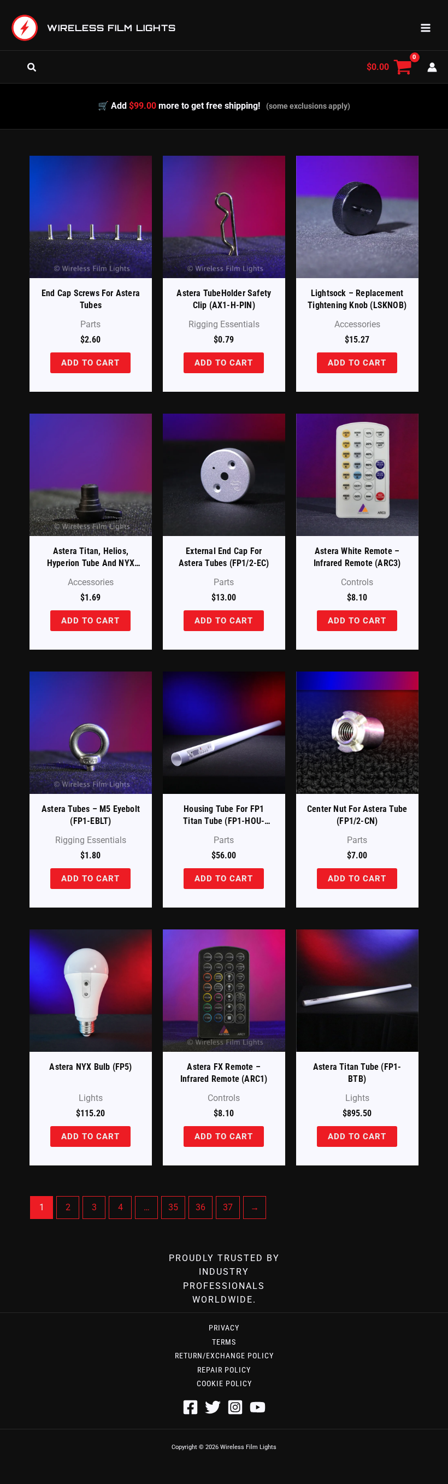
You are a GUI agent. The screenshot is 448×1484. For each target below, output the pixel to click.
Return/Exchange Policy (224, 1355)
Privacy (224, 1327)
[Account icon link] (432, 67)
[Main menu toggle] (425, 27)
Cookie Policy (224, 1383)
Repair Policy (224, 1369)
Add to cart (91, 362)
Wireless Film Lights (111, 27)
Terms (224, 1342)
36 (200, 1207)
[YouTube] (258, 1407)
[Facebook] (190, 1407)
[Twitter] (213, 1407)
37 (228, 1207)
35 (173, 1207)
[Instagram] (235, 1407)
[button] (33, 67)
